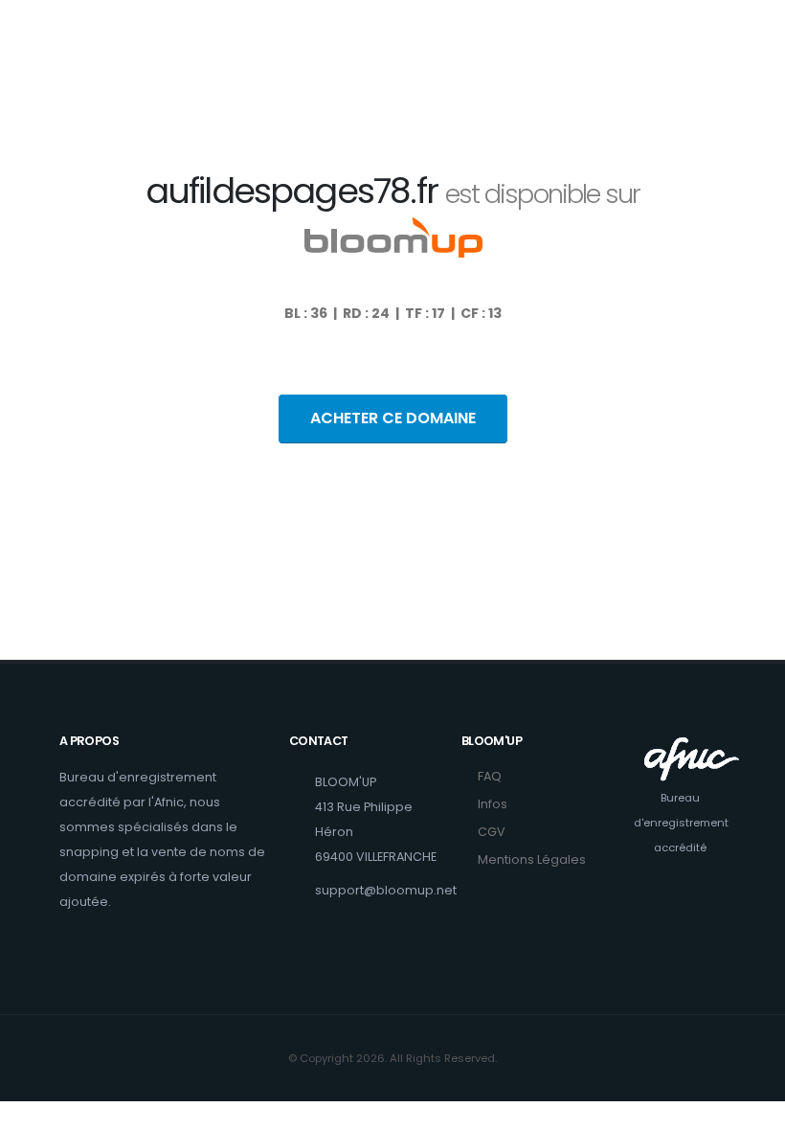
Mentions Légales (532, 859)
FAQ (490, 776)
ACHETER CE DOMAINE (393, 418)
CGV (491, 832)
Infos (492, 804)
